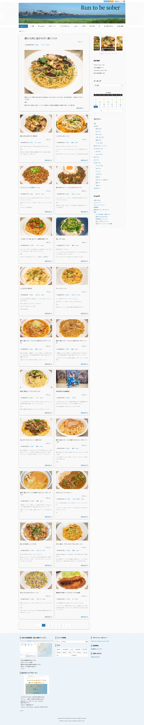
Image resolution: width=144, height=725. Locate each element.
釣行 (96, 157)
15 (116, 102)
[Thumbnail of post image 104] (72, 480)
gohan (47, 45)
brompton (65, 649)
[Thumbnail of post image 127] (36, 226)
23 (120, 104)
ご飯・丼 (37, 194)
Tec (57, 655)
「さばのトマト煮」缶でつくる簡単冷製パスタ (34, 239)
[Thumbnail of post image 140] (72, 276)
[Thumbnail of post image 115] (36, 580)
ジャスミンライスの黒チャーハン (30, 187)
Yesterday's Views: (99, 70)
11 (100, 102)
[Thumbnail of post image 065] (36, 428)
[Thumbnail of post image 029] (36, 379)
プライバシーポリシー (99, 205)
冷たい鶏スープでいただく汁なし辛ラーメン (69, 544)
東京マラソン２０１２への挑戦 (104, 223)
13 (108, 102)
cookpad (77, 649)
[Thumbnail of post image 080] (36, 175)
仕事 (98, 177)
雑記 (98, 182)
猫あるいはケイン (100, 146)
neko (70, 652)
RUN (98, 151)
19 (104, 104)
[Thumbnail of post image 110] (36, 276)
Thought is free (81, 721)
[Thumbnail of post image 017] (72, 328)
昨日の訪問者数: (98, 73)
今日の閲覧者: (97, 67)
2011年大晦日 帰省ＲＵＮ (103, 214)
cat (72, 649)
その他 (73, 398)
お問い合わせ (97, 200)
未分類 (97, 188)
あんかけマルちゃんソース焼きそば (30, 440)
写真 (98, 185)
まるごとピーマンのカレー (64, 493)
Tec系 (98, 174)
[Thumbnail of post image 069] (72, 428)
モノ (98, 171)
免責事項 (96, 207)
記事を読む (79, 108)
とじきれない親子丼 (26, 288)
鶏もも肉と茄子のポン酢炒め (28, 136)
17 (95, 104)
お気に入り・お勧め (102, 180)
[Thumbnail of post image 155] (72, 124)
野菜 (78, 499)
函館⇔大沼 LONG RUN (101, 216)
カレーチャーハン (61, 288)
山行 (96, 160)
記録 (95, 212)
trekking (74, 655)
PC (74, 652)
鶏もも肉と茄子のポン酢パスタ (40, 38)
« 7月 (101, 111)
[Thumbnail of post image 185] (53, 73)
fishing (58, 652)
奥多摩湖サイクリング (101, 219)
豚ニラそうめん (60, 239)
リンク (22, 668)
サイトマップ (97, 202)
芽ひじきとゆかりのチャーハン (29, 593)
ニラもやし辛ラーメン (62, 136)
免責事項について (96, 649)
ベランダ (99, 165)
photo (79, 652)
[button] (96, 43)
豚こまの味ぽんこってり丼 (28, 544)
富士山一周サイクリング (102, 221)
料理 (95, 123)
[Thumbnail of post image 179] (72, 175)
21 (112, 104)
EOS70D (85, 649)
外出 (98, 168)
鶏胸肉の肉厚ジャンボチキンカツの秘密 (68, 593)
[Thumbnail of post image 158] (72, 532)
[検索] (124, 1)
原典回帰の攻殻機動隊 (62, 391)
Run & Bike (98, 148)
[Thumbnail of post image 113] (36, 480)
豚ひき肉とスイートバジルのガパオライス (68, 187)
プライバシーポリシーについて (99, 641)
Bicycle (99, 154)
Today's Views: (98, 65)
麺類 (72, 142)
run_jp (85, 652)
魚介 (98, 134)
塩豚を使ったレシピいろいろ (101, 209)
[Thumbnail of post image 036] (36, 328)
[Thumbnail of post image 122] (36, 124)
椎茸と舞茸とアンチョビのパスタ (30, 391)
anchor (58, 649)
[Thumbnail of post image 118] (72, 226)
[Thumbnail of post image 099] (36, 532)
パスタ (42, 45)
